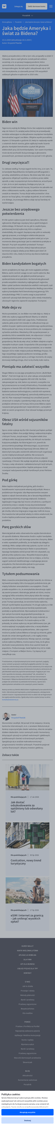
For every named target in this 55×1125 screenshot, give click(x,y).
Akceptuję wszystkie (27, 1112)
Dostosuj (27, 1120)
